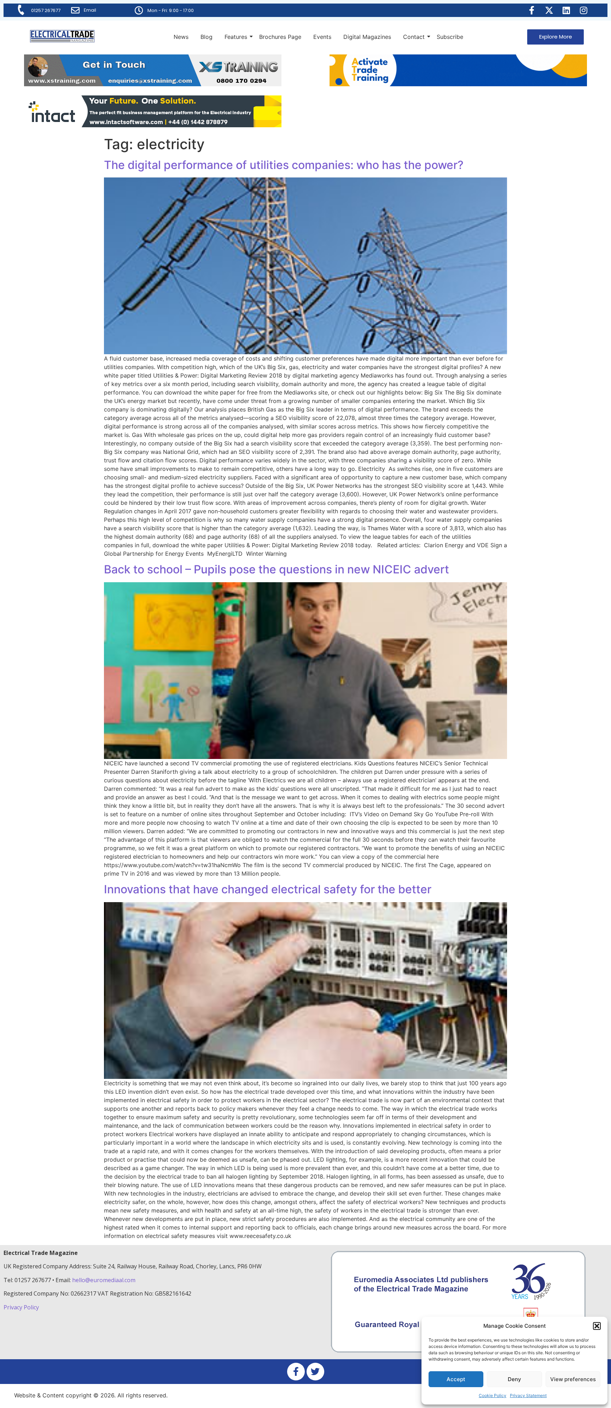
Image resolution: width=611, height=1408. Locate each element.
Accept (456, 1379)
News (181, 36)
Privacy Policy (22, 1307)
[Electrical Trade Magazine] (62, 36)
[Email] (75, 10)
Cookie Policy (492, 1395)
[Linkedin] (566, 10)
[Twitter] (315, 1371)
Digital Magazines (367, 36)
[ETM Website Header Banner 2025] (152, 84)
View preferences (573, 1379)
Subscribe (450, 36)
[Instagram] (584, 10)
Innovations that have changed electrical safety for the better (267, 889)
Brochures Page (280, 36)
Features (236, 36)
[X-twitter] (549, 10)
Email (90, 10)
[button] (596, 1326)
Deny (514, 1379)
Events (322, 36)
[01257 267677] (21, 10)
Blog (206, 36)
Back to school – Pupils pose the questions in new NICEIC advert (276, 569)
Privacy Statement (528, 1395)
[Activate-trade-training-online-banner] (458, 84)
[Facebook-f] (532, 10)
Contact (414, 36)
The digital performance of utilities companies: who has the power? (284, 165)
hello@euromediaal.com (103, 1280)
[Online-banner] (152, 125)
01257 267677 (45, 10)
